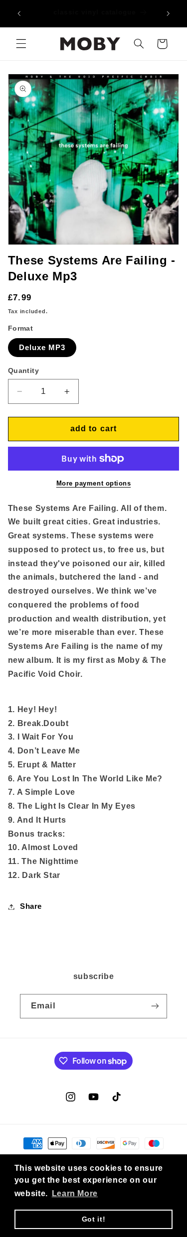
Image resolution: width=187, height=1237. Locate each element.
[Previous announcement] (19, 13)
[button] (20, 43)
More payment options (93, 483)
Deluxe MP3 (42, 348)
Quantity (23, 370)
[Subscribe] (155, 1006)
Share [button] (31, 906)
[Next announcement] (168, 13)
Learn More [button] (75, 1193)
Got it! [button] (93, 1219)
